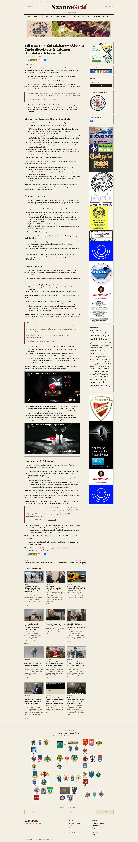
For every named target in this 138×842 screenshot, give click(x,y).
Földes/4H (96, 16)
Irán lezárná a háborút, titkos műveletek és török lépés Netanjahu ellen (55, 664)
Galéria (105, 16)
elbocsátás (100, 354)
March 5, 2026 (52, 99)
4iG (91, 330)
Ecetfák (27, 16)
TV (93, 379)
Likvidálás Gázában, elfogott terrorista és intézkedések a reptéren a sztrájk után (33, 589)
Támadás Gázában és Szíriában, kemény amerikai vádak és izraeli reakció (76, 627)
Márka (97, 368)
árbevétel (102, 388)
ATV (109, 332)
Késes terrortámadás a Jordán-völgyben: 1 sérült (76, 587)
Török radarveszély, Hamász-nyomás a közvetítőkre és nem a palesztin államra (32, 627)
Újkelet (27, 43)
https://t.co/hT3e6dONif (63, 514)
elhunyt (105, 354)
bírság (103, 342)
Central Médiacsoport (95, 345)
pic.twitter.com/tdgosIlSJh (34, 337)
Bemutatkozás (96, 825)
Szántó (69, 7)
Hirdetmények (104, 364)
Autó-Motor (48, 16)
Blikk (98, 342)
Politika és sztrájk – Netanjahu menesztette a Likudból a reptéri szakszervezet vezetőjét (55, 700)
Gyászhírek (65, 16)
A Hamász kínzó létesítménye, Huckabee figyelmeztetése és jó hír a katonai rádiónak (76, 700)
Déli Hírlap (76, 16)
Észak (57, 16)
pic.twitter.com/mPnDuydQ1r (35, 516)
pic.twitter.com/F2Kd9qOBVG (47, 95)
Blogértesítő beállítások (98, 828)
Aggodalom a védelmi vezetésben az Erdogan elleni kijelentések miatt (33, 664)
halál (95, 364)
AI (99, 330)
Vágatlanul (37, 16)
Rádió (98, 377)
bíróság (108, 343)
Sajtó (106, 377)
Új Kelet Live (47, 550)
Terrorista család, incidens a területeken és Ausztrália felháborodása (76, 664)
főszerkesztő (101, 362)
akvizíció (104, 330)
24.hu (95, 330)
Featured (94, 357)
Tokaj (65, 745)
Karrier (94, 366)
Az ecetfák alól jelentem (101, 339)
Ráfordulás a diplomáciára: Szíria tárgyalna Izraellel (53, 588)
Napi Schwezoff (97, 371)
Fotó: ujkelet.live (50, 690)
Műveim (106, 368)
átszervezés (93, 390)
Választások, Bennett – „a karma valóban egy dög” (55, 625)
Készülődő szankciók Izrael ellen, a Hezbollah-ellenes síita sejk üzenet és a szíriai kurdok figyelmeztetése (33, 701)
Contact (94, 830)
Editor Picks (96, 350)
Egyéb (70, 825)
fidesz (107, 359)
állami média (95, 388)
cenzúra (104, 345)
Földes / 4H (94, 362)
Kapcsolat (110, 1)
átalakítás (108, 388)
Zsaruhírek (86, 16)
